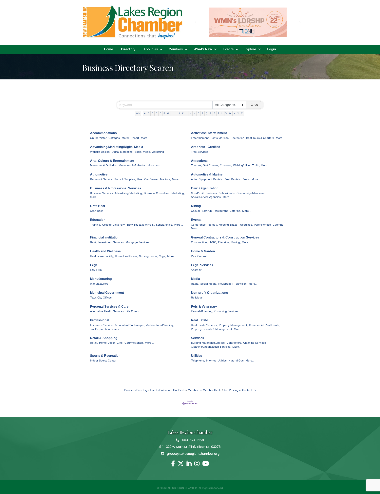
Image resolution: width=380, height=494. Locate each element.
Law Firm (96, 269)
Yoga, (162, 256)
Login (271, 49)
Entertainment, (200, 137)
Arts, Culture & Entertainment (112, 160)
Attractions (199, 160)
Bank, (93, 242)
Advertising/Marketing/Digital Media (116, 147)
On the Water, (98, 137)
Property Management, (233, 325)
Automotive (98, 174)
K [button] (182, 113)
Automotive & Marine (206, 174)
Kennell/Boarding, (202, 311)
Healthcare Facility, (102, 256)
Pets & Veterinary (204, 306)
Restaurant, (221, 210)
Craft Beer (97, 206)
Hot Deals (179, 390)
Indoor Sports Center (103, 360)
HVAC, (213, 242)
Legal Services (202, 265)
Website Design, (100, 151)
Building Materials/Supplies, (208, 342)
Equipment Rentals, (211, 179)
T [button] (218, 113)
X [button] (234, 113)
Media (195, 278)
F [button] (164, 113)
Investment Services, (111, 242)
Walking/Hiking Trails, (246, 165)
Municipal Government (107, 292)
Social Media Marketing (149, 151)
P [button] (202, 113)
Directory (128, 49)
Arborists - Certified (205, 147)
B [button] (148, 113)
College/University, (113, 224)
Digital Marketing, (122, 151)
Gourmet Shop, (134, 342)
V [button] (226, 113)
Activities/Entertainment (209, 133)
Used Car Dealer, (148, 179)
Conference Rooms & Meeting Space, (214, 224)
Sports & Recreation (105, 355)
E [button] (160, 113)
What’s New (203, 49)
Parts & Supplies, (125, 179)
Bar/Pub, (207, 210)
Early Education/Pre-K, (140, 224)
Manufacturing (101, 278)
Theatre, (196, 165)
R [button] (210, 113)
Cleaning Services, (255, 342)
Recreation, (238, 137)
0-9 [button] (138, 113)
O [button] (199, 113)
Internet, (211, 360)
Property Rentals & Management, (212, 329)
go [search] (256, 104)
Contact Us (249, 390)
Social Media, (208, 283)
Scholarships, (164, 224)
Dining (196, 206)
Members (176, 49)
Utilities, (222, 360)
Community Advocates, (251, 193)
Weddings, (246, 224)
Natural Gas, (236, 360)
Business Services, (102, 193)
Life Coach (132, 311)
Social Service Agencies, (206, 197)
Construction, (199, 242)
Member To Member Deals (204, 390)
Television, (240, 283)
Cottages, (114, 137)
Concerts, (226, 165)
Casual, (195, 210)
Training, (95, 224)
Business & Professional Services (115, 188)
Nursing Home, (148, 256)
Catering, (235, 210)
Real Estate (199, 320)
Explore (250, 49)
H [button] (172, 113)
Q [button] (206, 113)
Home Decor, (107, 342)
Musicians (153, 165)
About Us (150, 49)
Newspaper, (225, 283)
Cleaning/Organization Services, (211, 346)
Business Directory (136, 390)
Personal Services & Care (109, 306)
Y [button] (238, 113)
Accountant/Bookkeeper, (130, 325)
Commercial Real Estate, (264, 325)
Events (228, 49)
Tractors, (165, 179)
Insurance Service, (101, 325)
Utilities (196, 355)
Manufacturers (99, 283)
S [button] (214, 113)
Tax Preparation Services (105, 329)
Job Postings (232, 390)
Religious (196, 297)
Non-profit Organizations (209, 292)
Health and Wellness (105, 251)
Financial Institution (105, 237)
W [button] (230, 113)
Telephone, (198, 360)
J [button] (179, 113)
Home (108, 49)
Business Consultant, (157, 193)
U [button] (222, 113)
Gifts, (120, 342)
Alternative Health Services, (107, 311)
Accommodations (103, 133)
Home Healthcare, (126, 256)
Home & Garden (203, 251)
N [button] (194, 113)
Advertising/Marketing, (129, 193)
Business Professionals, (220, 193)
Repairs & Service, (101, 179)
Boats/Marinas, (220, 137)
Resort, (135, 137)
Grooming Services (226, 311)
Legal (94, 265)
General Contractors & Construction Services (225, 237)
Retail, (94, 342)
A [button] (144, 113)
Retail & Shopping (103, 338)
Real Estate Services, (204, 325)
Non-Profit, (197, 193)
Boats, (246, 179)
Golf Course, (211, 165)
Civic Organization (204, 188)
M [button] (190, 113)
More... (145, 137)
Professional (99, 320)
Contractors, (234, 342)
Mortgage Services (137, 242)
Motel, (125, 137)
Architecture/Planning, (160, 325)
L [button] (186, 113)
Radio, (195, 283)
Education (97, 219)
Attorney (196, 269)
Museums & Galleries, (104, 165)
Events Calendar (160, 390)
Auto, (194, 179)
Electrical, (224, 242)
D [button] (156, 113)
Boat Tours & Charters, (260, 137)
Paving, (236, 242)
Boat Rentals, (232, 179)
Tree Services (199, 151)
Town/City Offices (101, 297)
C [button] (152, 113)
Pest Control (198, 256)
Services (197, 338)
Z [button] (242, 113)
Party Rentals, (263, 224)
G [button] (168, 113)
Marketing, (178, 193)
